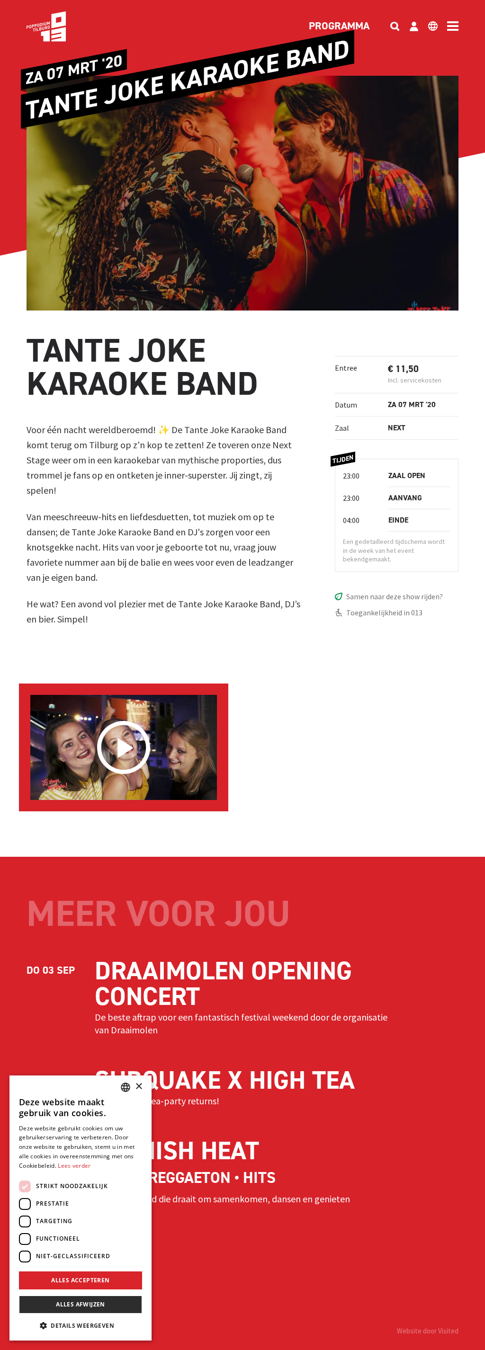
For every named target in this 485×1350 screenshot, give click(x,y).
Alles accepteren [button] (80, 1280)
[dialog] (80, 1208)
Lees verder (74, 1166)
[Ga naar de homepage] (61, 26)
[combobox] (125, 1087)
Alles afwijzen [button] (80, 1304)
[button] (80, 1325)
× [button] (138, 1086)
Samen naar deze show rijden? (394, 596)
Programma (339, 26)
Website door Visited (427, 1330)
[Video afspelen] (123, 747)
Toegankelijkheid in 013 (384, 612)
